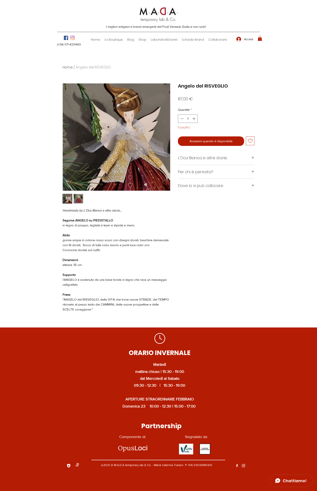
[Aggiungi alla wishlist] (250, 140)
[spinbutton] (187, 119)
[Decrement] (181, 119)
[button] (113, 39)
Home (68, 67)
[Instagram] (72, 38)
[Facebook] (66, 38)
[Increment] (194, 119)
